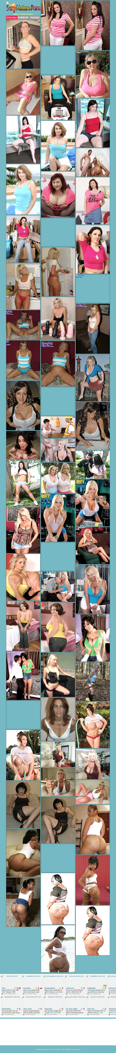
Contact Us (76, 1049)
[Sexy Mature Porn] (23, 7)
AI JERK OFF (23, 17)
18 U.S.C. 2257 (59, 1049)
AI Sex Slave (12, 17)
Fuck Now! (34, 17)
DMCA (68, 1049)
